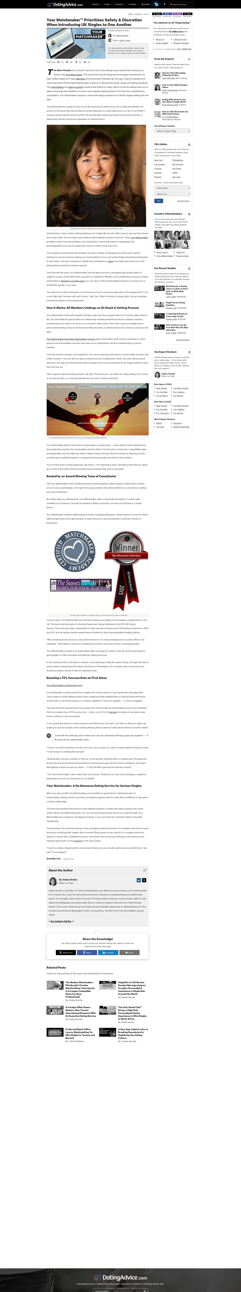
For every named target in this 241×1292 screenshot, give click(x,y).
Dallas (175, 172)
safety (111, 261)
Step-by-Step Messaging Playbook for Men (173, 73)
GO (158, 201)
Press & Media (162, 43)
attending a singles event (73, 280)
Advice (95, 4)
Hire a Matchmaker (164, 255)
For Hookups (162, 395)
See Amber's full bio (61, 921)
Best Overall (161, 388)
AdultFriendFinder (181, 426)
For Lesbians (179, 391)
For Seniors (178, 395)
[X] (144, 880)
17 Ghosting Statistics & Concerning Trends (177, 315)
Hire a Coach (162, 252)
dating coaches (75, 86)
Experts (119, 4)
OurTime (160, 426)
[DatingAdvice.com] (65, 4)
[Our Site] (164, 4)
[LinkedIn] (139, 880)
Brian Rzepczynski (170, 104)
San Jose (176, 176)
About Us (160, 39)
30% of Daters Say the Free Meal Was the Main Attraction (177, 327)
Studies (132, 4)
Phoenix (157, 176)
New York (158, 160)
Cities (107, 4)
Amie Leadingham (170, 90)
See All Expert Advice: (164, 126)
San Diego (176, 168)
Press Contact (182, 255)
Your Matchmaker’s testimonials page (64, 685)
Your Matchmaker (73, 74)
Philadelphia (177, 160)
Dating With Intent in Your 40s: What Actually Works (174, 100)
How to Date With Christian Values (174, 86)
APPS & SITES (68, 859)
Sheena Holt (171, 307)
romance (77, 840)
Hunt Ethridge (168, 78)
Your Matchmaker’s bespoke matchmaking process (71, 338)
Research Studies (181, 43)
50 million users (176, 31)
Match (159, 423)
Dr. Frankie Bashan (170, 116)
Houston (158, 172)
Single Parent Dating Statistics (175, 303)
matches (113, 711)
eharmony (177, 423)
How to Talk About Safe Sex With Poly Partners (175, 112)
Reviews (145, 4)
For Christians (162, 413)
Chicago (158, 168)
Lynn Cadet (171, 296)
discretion (80, 78)
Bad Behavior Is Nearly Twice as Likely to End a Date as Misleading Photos (177, 290)
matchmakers (57, 86)
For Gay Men (161, 391)
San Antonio (177, 164)
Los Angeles (159, 164)
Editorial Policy (180, 39)
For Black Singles (180, 388)
